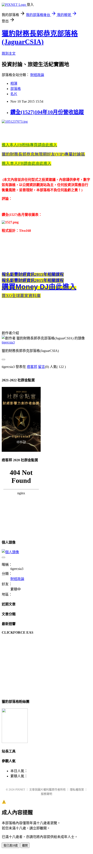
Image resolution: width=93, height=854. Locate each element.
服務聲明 (46, 793)
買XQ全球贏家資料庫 (21, 295)
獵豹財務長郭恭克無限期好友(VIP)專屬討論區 (43, 154)
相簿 (13, 83)
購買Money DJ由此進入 (39, 287)
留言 (41, 367)
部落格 (15, 89)
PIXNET (20, 789)
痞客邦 (32, 367)
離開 (25, 845)
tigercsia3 (8, 342)
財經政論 (37, 75)
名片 (13, 94)
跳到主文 (9, 53)
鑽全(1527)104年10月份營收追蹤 (47, 112)
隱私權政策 (77, 789)
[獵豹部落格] (15, 742)
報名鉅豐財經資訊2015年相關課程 (33, 274)
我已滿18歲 (10, 845)
